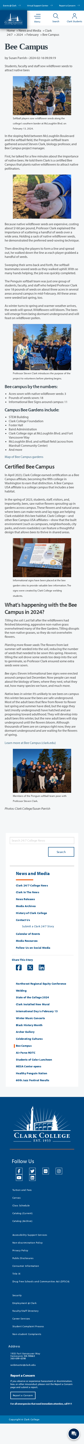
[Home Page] (13, 19)
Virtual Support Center (38, 5)
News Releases (25, 899)
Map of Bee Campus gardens (24, 457)
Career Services (21, 1318)
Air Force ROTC (25, 1052)
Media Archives (26, 906)
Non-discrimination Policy (27, 1242)
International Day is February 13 (37, 1011)
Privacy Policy (20, 1250)
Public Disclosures (23, 1258)
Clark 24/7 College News (32, 885)
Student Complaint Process (28, 1326)
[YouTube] (19, 1177)
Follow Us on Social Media (33, 948)
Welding (21, 990)
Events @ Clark (10, 5)
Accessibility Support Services (29, 1234)
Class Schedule (21, 1205)
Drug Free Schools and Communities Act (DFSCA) (41, 1281)
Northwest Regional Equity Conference (41, 983)
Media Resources (27, 941)
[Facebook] (19, 1171)
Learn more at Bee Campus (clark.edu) (30, 743)
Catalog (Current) (22, 1213)
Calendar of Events (28, 934)
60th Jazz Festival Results (32, 1080)
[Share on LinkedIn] (39, 967)
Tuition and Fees (22, 1189)
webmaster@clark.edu (23, 1364)
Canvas (16, 1197)
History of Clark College (31, 913)
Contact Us (23, 920)
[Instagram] (59, 1171)
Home (11, 30)
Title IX (16, 1273)
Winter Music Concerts (30, 1018)
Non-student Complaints (26, 1334)
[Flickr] (45, 1171)
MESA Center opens (28, 1066)
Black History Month (29, 1025)
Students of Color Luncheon (34, 1059)
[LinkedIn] (32, 1177)
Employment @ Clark (24, 1303)
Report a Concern (67, 5)
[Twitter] (32, 1171)
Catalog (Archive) (22, 1220)
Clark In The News (27, 892)
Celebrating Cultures (29, 1039)
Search (61, 852)
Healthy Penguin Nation (31, 1073)
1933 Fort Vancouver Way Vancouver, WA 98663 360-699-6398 (25, 1356)
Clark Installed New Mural (33, 1004)
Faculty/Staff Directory (25, 1310)
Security (17, 1295)
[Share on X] (28, 967)
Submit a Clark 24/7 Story (38, 926)
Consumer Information (25, 1265)
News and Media (30, 30)
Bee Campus (24, 1046)
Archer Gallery (25, 1032)
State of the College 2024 (32, 997)
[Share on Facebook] (17, 967)
